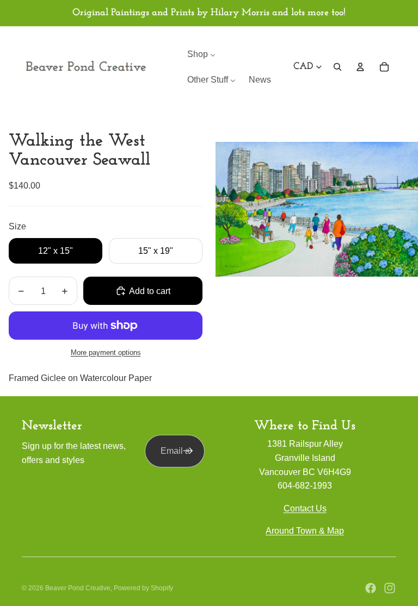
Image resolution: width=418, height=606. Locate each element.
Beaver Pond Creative (77, 588)
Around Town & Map (305, 530)
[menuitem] (201, 54)
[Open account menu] (360, 67)
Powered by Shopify (143, 588)
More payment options (106, 352)
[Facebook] (370, 588)
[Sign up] (188, 451)
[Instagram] (389, 588)
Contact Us (305, 508)
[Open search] (337, 67)
